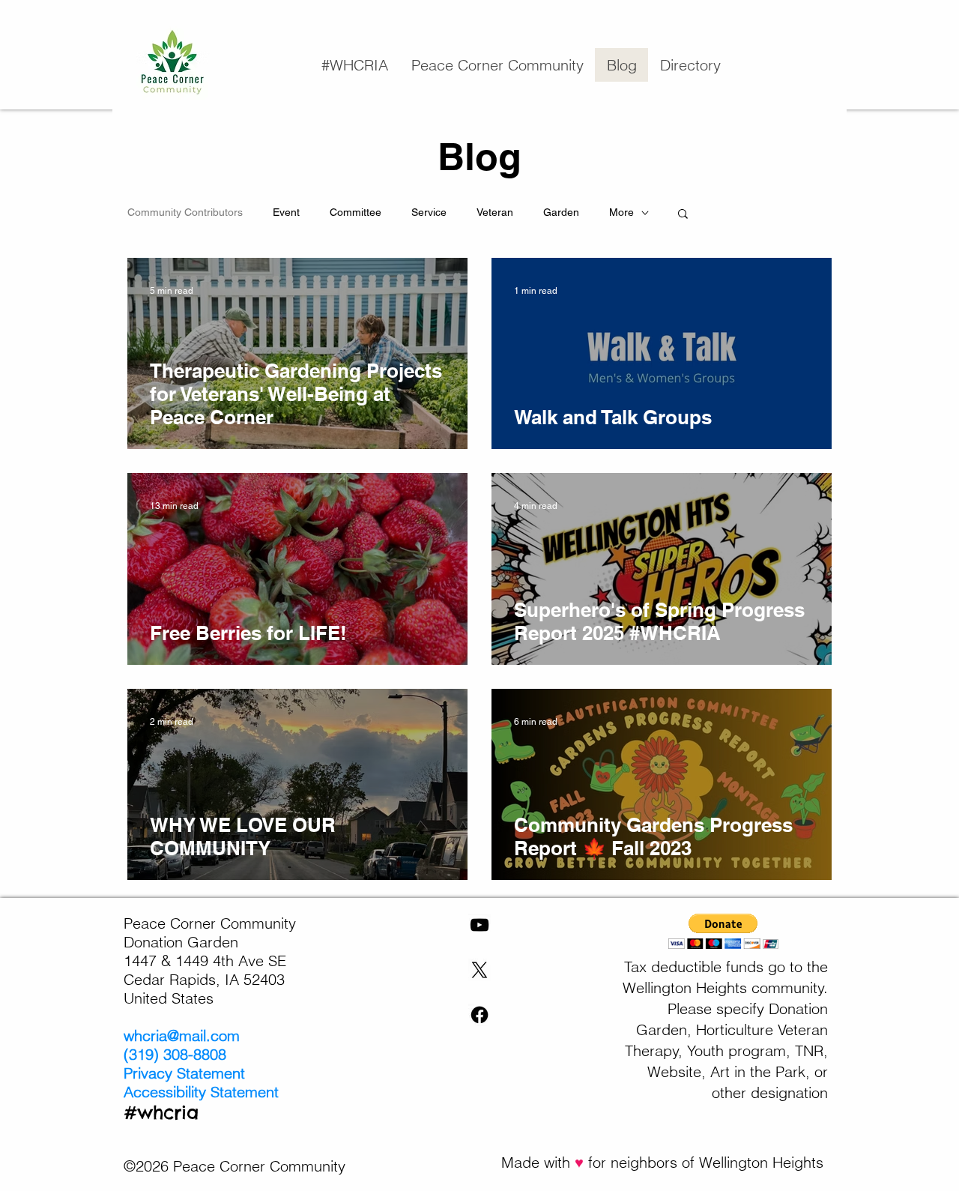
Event (286, 212)
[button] (497, 65)
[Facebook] (479, 1015)
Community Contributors (185, 212)
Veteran (495, 212)
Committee (355, 212)
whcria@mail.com (182, 1035)
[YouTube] (479, 925)
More (621, 212)
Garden (561, 212)
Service (429, 212)
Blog (479, 156)
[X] (479, 970)
